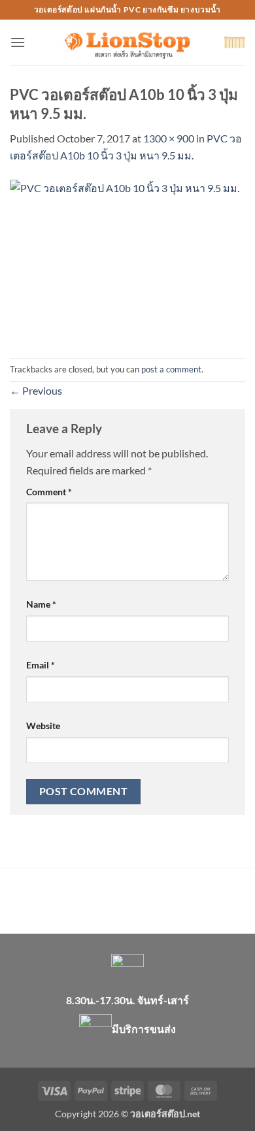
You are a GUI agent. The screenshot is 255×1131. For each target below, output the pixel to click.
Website (43, 725)
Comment (49, 491)
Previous (36, 390)
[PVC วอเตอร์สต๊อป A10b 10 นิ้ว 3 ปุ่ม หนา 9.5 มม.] (127, 259)
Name (41, 604)
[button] (18, 42)
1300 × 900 (168, 138)
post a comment (171, 369)
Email (40, 664)
